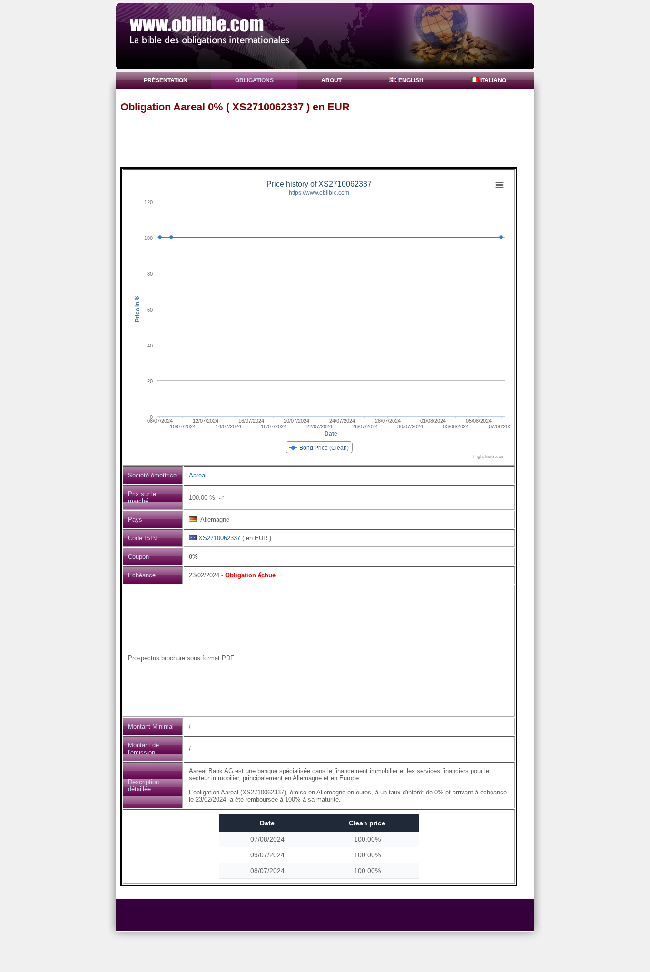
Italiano (492, 80)
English (410, 80)
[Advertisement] (329, 139)
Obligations (254, 80)
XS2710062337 (219, 538)
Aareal (198, 475)
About (331, 80)
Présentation (165, 80)
